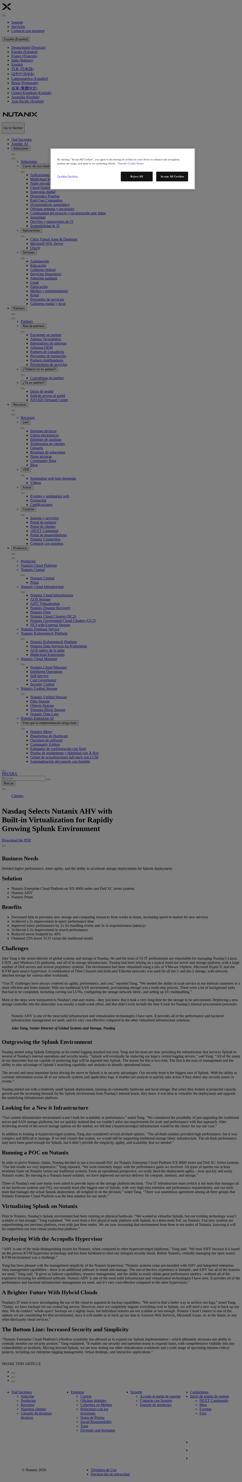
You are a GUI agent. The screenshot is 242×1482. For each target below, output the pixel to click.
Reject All (136, 176)
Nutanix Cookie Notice (131, 163)
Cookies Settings (67, 176)
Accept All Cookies (172, 176)
